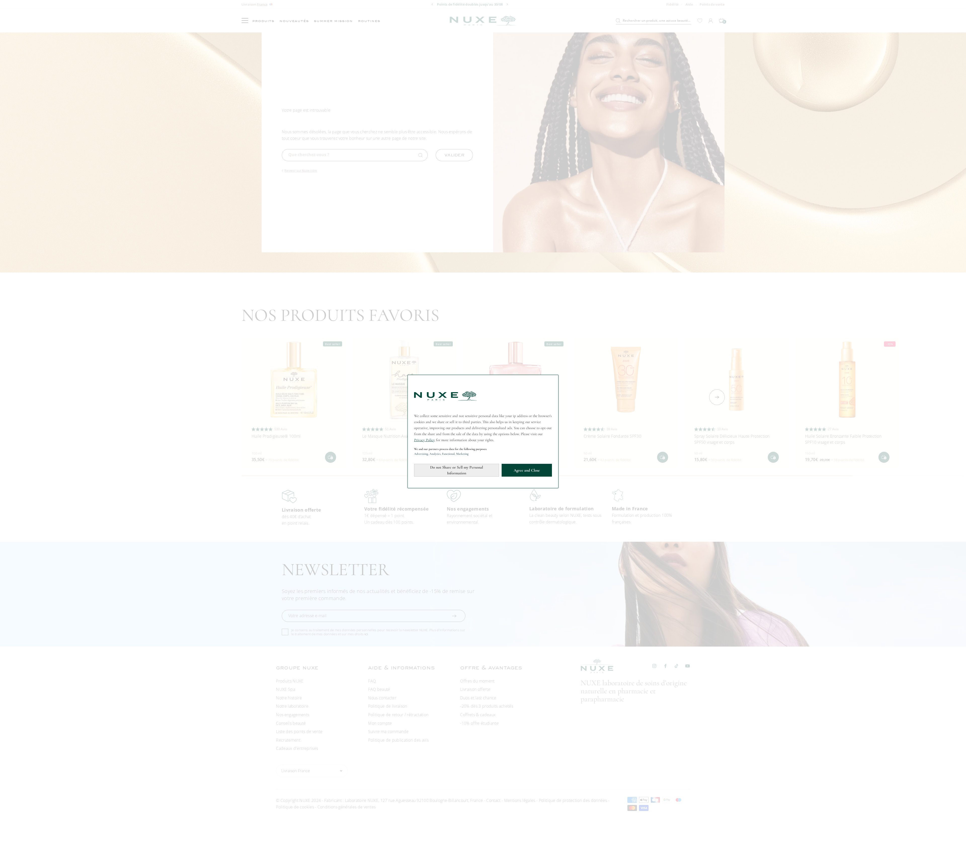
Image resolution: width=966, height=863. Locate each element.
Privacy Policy (424, 440)
